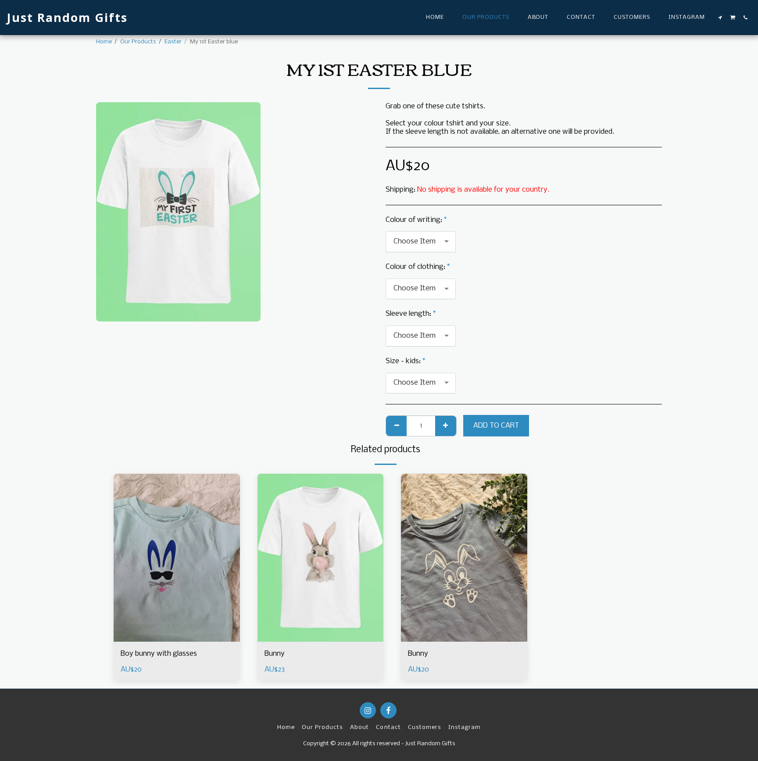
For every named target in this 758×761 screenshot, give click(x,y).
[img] (177, 558)
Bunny (275, 653)
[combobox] (421, 241)
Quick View (177, 637)
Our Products (138, 42)
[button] (720, 17)
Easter (173, 42)
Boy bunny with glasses (159, 653)
